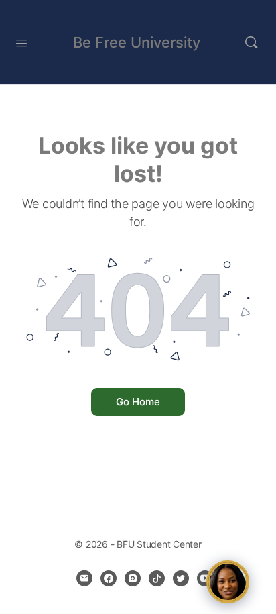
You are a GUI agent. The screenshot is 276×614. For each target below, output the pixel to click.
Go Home (138, 401)
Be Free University (136, 42)
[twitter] (181, 578)
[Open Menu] (21, 41)
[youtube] (205, 578)
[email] (84, 578)
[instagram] (133, 578)
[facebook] (108, 578)
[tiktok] (157, 578)
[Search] (251, 42)
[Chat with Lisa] (227, 581)
